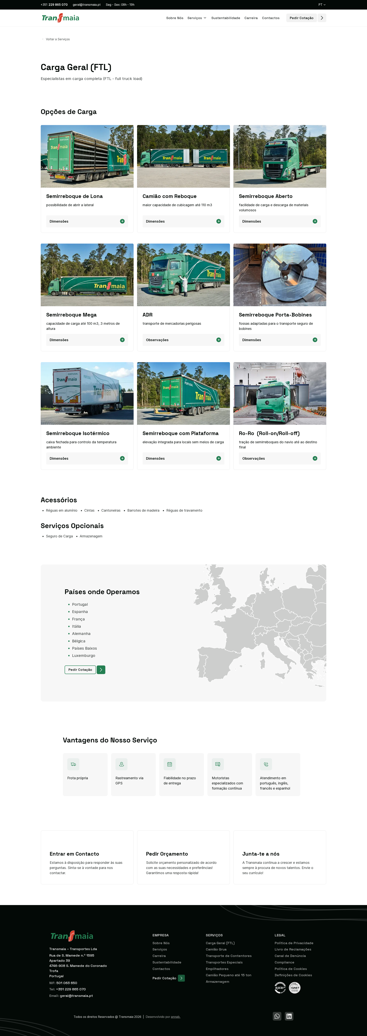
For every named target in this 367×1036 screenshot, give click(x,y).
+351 (54, 4)
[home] (60, 18)
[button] (322, 5)
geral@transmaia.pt (87, 4)
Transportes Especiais (224, 962)
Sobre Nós (174, 18)
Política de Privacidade (294, 943)
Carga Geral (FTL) (220, 943)
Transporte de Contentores (229, 956)
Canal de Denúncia (290, 956)
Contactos (270, 18)
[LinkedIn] (289, 1016)
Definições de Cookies (293, 975)
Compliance (284, 962)
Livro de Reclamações (293, 949)
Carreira (251, 18)
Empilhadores (217, 969)
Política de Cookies (291, 969)
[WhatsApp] (277, 1016)
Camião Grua (216, 949)
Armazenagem (217, 981)
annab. (175, 1017)
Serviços (160, 949)
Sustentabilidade (225, 18)
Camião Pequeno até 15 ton (228, 975)
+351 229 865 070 (71, 989)
